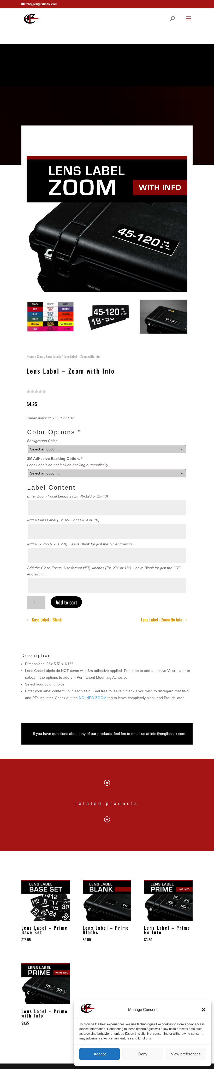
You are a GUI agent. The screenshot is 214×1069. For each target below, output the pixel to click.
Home (30, 356)
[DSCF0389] (163, 332)
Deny (142, 1054)
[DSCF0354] (107, 332)
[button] (203, 1009)
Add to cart (66, 602)
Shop (40, 356)
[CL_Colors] (50, 332)
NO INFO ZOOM (92, 698)
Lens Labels (53, 356)
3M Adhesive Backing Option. (54, 458)
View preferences (186, 1054)
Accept (100, 1054)
